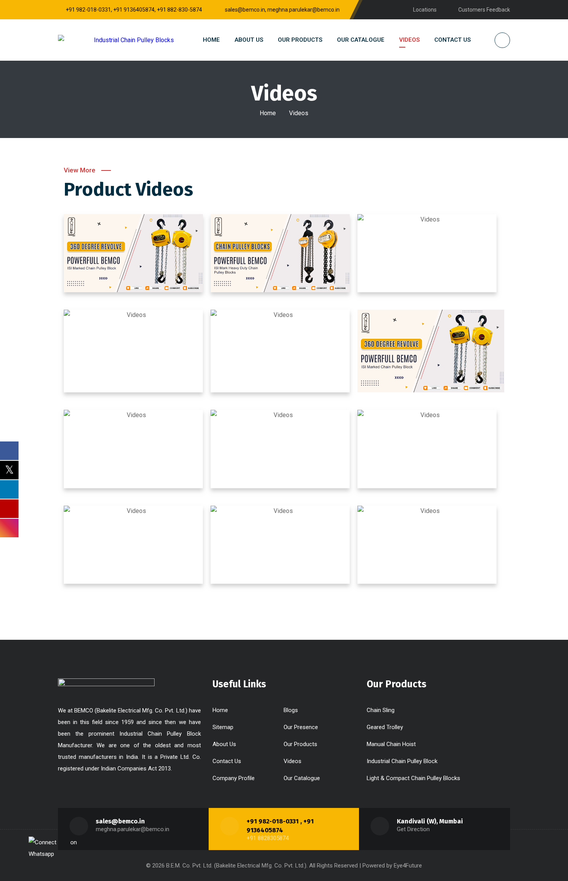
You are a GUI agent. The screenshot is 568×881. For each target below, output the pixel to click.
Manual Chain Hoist (391, 744)
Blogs (291, 710)
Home (268, 113)
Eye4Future (408, 865)
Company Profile (234, 778)
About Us (224, 744)
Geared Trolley (385, 727)
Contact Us (227, 761)
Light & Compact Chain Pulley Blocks (413, 778)
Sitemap (223, 727)
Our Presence (301, 727)
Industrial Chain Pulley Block (402, 761)
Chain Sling (381, 710)
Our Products (300, 744)
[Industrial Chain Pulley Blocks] (116, 40)
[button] (133, 253)
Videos (292, 761)
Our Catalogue (302, 778)
